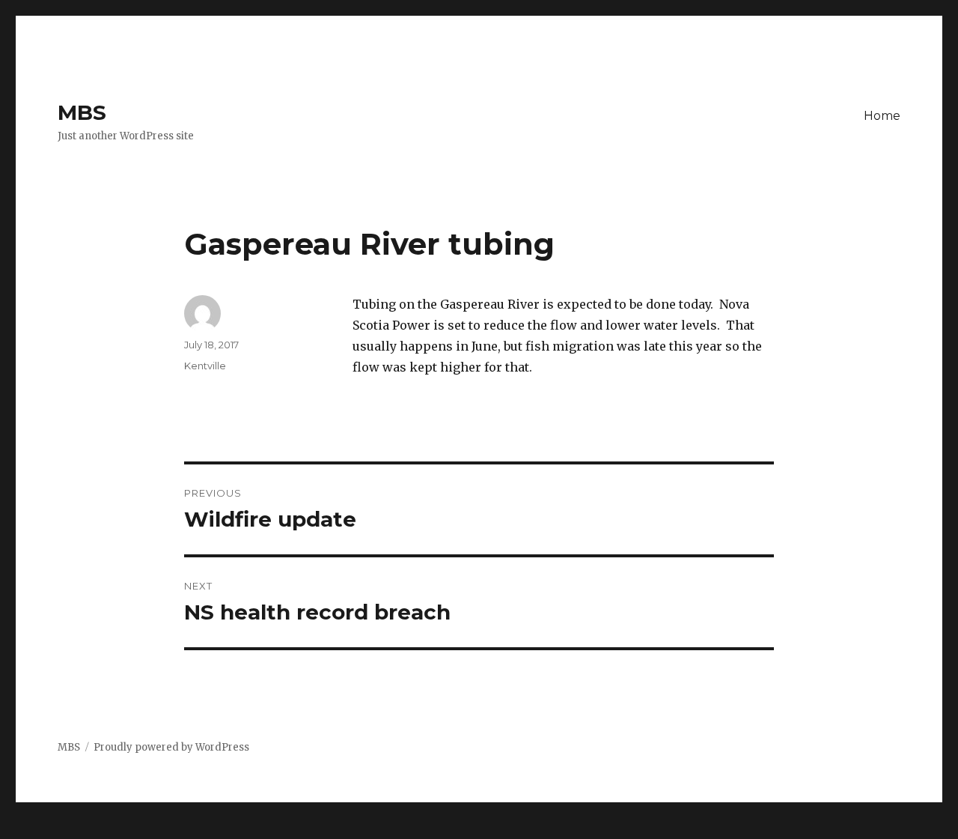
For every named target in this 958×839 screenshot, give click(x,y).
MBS (82, 112)
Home (882, 116)
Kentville (205, 366)
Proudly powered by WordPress (171, 747)
